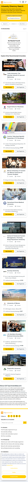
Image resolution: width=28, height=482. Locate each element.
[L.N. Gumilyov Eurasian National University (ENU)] (4, 335)
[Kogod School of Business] (4, 107)
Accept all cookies (14, 476)
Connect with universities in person (9, 434)
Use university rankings (6, 431)
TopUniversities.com (4, 388)
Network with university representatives (10, 446)
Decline (14, 472)
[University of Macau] (4, 304)
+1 (23, 180)
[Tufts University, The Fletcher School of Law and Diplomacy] (4, 74)
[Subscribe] (25, 422)
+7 (14, 343)
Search (4, 23)
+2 (17, 211)
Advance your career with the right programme (12, 442)
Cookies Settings (14, 468)
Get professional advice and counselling (10, 448)
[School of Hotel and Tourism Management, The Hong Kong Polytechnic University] (4, 236)
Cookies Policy (10, 465)
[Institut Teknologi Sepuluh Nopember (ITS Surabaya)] (4, 137)
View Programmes (20, 87)
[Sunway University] (4, 271)
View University (8, 87)
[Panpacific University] (4, 369)
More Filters (22, 23)
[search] (20, 2)
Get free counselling (6, 436)
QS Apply (8, 397)
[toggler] (26, 2)
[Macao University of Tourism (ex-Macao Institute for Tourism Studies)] (4, 171)
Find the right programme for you (9, 429)
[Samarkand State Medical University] (4, 203)
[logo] (6, 1)
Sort (24, 28)
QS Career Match (4, 401)
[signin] (23, 2)
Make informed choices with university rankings (12, 444)
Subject (13, 23)
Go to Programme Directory (13, 18)
